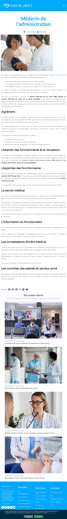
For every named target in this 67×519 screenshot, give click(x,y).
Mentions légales (55, 502)
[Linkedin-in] (11, 507)
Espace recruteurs (40, 492)
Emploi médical (30, 32)
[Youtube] (14, 507)
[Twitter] (5, 507)
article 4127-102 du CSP (11, 176)
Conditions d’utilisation (57, 499)
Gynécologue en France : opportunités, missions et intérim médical (24, 478)
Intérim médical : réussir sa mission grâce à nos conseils (21, 388)
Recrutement (39, 505)
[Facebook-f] (2, 507)
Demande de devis (41, 499)
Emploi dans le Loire (24, 500)
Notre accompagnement (23, 493)
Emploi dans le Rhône (24, 506)
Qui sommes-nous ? (56, 492)
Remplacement (40, 508)
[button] (9, 289)
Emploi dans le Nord (24, 503)
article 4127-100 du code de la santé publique (19, 163)
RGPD (52, 505)
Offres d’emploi (22, 497)
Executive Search (40, 496)
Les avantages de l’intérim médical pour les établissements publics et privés (27, 343)
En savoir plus (51, 513)
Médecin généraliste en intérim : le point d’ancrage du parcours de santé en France (29, 433)
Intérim (37, 502)
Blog (51, 496)
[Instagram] (8, 507)
